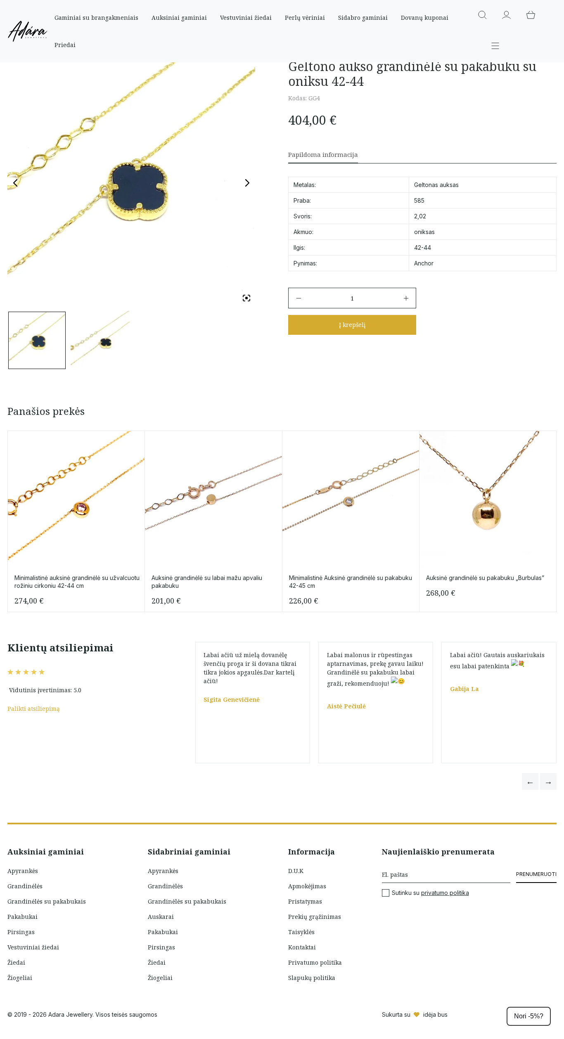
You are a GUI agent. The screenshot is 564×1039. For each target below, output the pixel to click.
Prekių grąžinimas (314, 917)
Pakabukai (22, 917)
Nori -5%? (528, 1016)
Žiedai (16, 962)
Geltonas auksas (436, 184)
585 (419, 200)
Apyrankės (22, 871)
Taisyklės (301, 932)
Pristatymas (305, 901)
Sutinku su (430, 893)
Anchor (424, 263)
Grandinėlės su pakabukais (46, 901)
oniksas (424, 231)
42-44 (422, 247)
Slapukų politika (311, 978)
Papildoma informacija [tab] (323, 154)
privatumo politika (445, 892)
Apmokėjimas (307, 886)
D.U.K (295, 871)
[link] (521, 696)
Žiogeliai (19, 978)
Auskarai (161, 917)
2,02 (420, 216)
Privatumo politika (315, 962)
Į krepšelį (352, 325)
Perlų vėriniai (305, 17)
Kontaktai (302, 947)
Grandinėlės (25, 886)
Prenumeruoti (536, 874)
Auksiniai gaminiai (179, 17)
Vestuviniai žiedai (246, 17)
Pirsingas (21, 932)
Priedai (65, 45)
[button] (530, 781)
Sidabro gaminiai (363, 17)
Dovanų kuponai (424, 17)
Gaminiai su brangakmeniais (96, 17)
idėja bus (435, 1014)
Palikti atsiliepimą (33, 708)
